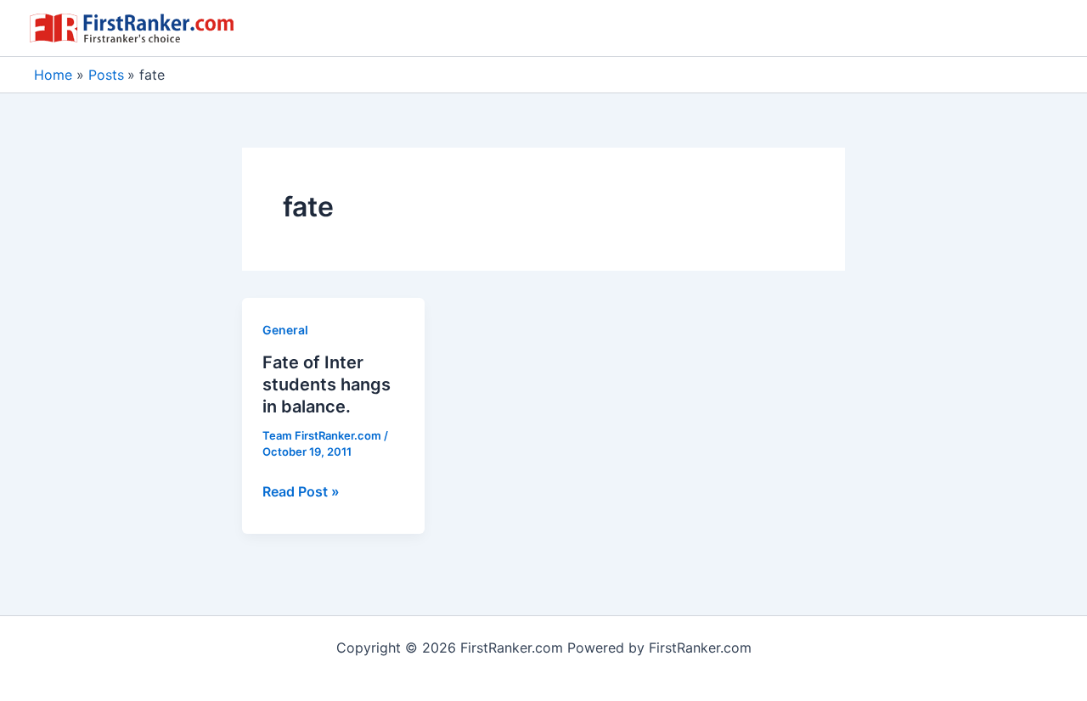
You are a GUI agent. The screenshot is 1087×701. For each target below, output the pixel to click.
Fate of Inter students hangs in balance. (326, 384)
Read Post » (301, 492)
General (285, 329)
